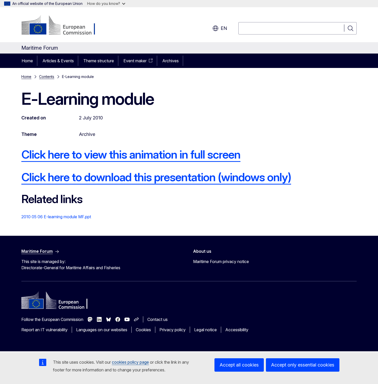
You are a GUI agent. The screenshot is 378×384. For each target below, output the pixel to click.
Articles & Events (58, 60)
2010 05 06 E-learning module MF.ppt (56, 216)
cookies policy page (130, 362)
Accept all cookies (239, 365)
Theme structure (98, 60)
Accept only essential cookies (302, 365)
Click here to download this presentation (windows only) (156, 177)
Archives (170, 60)
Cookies (143, 329)
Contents (46, 76)
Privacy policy (172, 329)
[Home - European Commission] (62, 25)
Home (27, 60)
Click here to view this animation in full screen (130, 154)
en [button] (224, 28)
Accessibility (236, 329)
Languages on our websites (101, 329)
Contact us (157, 319)
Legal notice (205, 329)
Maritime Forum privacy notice (221, 261)
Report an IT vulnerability (44, 329)
